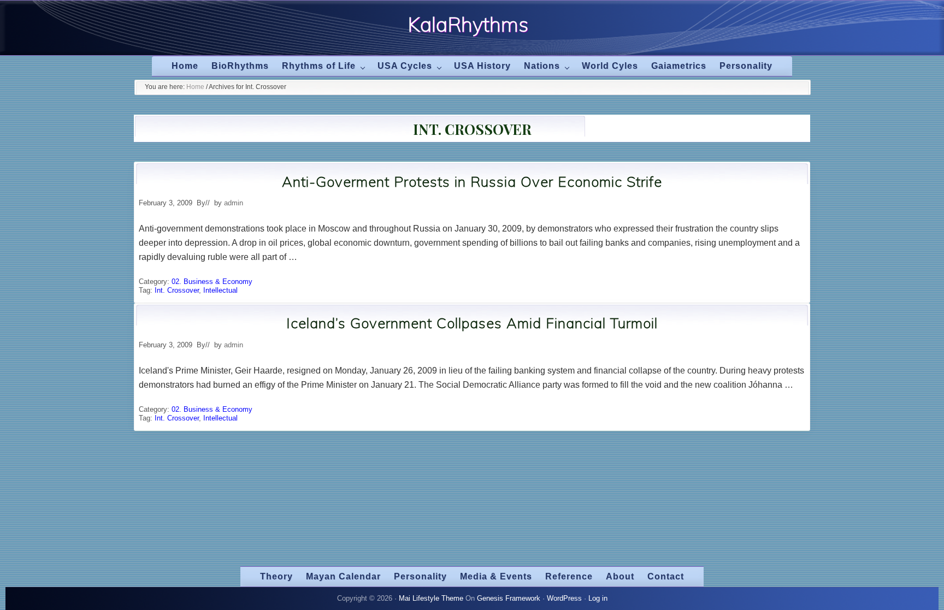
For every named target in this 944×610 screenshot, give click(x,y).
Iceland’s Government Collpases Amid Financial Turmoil (472, 323)
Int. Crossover (177, 290)
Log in (597, 598)
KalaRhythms (468, 24)
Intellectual (220, 290)
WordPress (564, 598)
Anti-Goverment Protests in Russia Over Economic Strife (472, 182)
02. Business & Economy (212, 281)
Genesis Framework (508, 598)
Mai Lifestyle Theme (431, 598)
